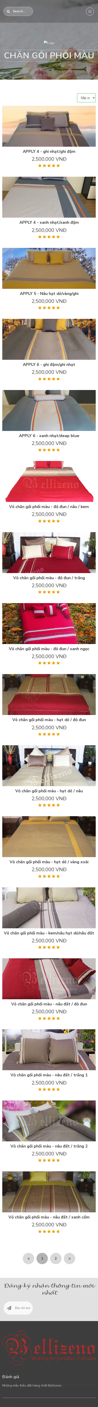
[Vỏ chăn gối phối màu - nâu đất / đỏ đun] (49, 979)
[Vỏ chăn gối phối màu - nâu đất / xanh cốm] (49, 1192)
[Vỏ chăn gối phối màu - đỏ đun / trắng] (49, 552)
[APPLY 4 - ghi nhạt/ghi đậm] (49, 126)
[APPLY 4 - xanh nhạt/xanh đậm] (49, 197)
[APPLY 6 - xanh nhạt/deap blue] (49, 410)
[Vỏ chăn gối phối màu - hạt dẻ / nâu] (49, 765)
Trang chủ (9, 75)
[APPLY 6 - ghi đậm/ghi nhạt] (49, 339)
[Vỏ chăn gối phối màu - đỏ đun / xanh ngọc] (49, 623)
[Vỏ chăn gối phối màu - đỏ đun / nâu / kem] (49, 481)
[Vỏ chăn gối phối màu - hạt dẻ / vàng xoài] (49, 837)
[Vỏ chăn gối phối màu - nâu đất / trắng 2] (49, 1121)
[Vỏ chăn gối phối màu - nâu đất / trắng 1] (49, 1049)
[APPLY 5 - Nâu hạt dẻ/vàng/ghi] (49, 268)
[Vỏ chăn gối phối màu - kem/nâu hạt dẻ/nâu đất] (49, 907)
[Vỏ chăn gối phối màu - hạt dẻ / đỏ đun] (49, 694)
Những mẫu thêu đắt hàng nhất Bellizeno (32, 1385)
